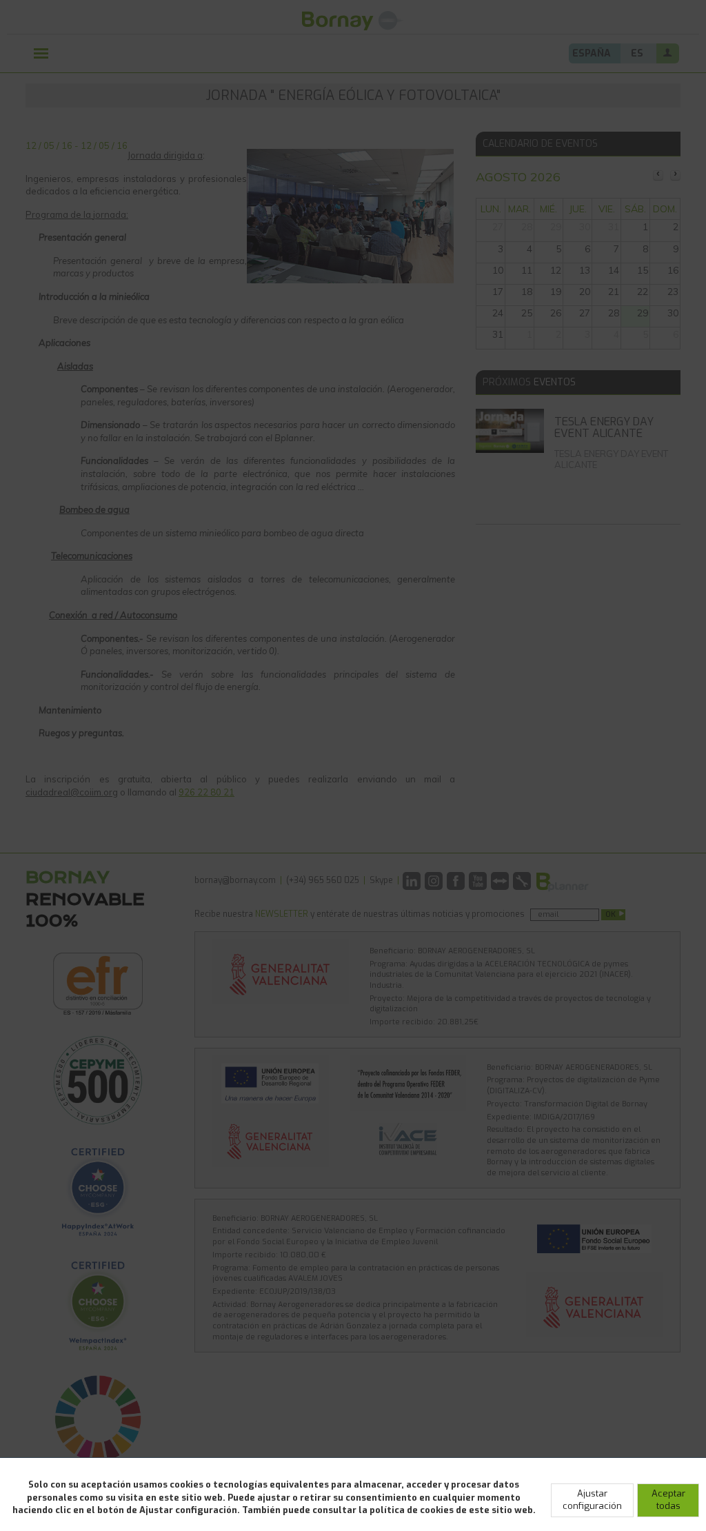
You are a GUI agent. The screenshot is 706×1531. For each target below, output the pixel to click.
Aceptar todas (668, 1500)
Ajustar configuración (592, 1500)
